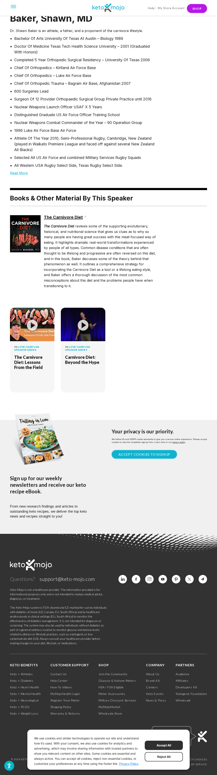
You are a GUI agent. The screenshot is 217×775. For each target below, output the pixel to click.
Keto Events (155, 694)
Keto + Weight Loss (24, 713)
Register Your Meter (65, 700)
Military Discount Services (117, 700)
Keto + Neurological (24, 700)
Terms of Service (194, 764)
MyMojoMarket (110, 707)
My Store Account (171, 8)
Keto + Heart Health (24, 687)
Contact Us (58, 674)
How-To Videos (61, 687)
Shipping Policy (60, 707)
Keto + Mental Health (25, 694)
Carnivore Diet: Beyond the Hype (82, 360)
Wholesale (183, 700)
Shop (197, 8)
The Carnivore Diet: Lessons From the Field (28, 362)
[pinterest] (176, 579)
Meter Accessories (112, 694)
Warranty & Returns (65, 713)
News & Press (156, 700)
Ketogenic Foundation (191, 694)
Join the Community (113, 674)
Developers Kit (186, 687)
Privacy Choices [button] (194, 759)
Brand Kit (153, 680)
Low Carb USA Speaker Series (26, 348)
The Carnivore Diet (63, 217)
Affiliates (182, 680)
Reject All (164, 756)
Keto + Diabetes (21, 680)
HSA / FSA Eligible (111, 687)
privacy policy (178, 442)
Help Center (59, 680)
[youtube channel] (163, 579)
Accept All (164, 745)
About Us (152, 674)
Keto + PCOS (19, 707)
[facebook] (136, 579)
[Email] (203, 579)
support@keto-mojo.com (67, 579)
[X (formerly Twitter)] (189, 579)
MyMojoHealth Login (65, 694)
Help (151, 8)
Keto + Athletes (21, 674)
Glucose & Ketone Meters (117, 680)
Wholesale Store (110, 713)
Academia (182, 674)
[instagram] (149, 579)
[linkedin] (122, 579)
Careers (152, 687)
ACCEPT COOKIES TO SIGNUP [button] (144, 454)
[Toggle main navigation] (13, 6)
